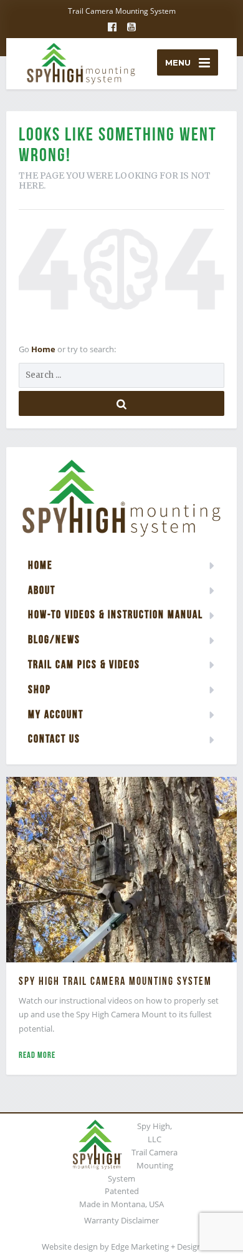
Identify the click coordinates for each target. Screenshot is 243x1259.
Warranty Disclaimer (121, 1220)
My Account (55, 714)
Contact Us (54, 738)
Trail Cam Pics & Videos (84, 664)
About (41, 590)
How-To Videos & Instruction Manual (115, 614)
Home (44, 349)
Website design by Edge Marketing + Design (122, 1246)
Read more (37, 1055)
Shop (39, 689)
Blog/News (54, 639)
